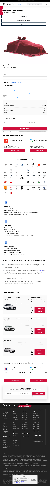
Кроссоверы (15, 421)
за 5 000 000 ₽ (36, 430)
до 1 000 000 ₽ (25, 424)
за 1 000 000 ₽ (36, 413)
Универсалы (15, 419)
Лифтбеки (15, 417)
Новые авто (20, 4)
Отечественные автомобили (6, 413)
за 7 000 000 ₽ (36, 432)
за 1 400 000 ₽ (36, 421)
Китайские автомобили (5, 419)
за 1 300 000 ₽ (36, 419)
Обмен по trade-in (25, 438)
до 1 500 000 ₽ (25, 426)
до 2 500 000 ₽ (25, 430)
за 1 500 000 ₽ (36, 422)
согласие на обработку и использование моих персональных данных (32, 131)
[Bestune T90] (9, 332)
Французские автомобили (5, 432)
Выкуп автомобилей (26, 436)
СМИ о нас (5, 444)
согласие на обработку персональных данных (39, 396)
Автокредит (15, 442)
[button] (42, 363)
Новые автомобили (15, 436)
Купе (14, 424)
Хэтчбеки (15, 415)
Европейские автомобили (5, 416)
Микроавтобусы (16, 428)
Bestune (41, 270)
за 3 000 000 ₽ (36, 428)
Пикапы (14, 426)
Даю (39, 396)
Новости (4, 442)
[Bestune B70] (9, 353)
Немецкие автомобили (5, 429)
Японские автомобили (5, 422)
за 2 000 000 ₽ (36, 424)
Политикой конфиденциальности (19, 482)
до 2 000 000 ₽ (25, 428)
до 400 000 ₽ (24, 413)
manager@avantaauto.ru (37, 438)
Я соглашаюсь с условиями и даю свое (25, 131)
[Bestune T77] (9, 311)
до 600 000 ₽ (24, 417)
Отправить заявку (25, 128)
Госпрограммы (16, 443)
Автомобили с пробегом (16, 439)
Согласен (33, 479)
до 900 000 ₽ (24, 422)
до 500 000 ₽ (24, 415)
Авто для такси (16, 445)
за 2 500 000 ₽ (36, 426)
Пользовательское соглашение (6, 446)
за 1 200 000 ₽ (36, 417)
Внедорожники (16, 422)
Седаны (14, 413)
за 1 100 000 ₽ (36, 415)
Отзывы (4, 440)
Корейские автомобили (5, 425)
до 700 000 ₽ (24, 419)
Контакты (4, 438)
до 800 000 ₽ (24, 421)
